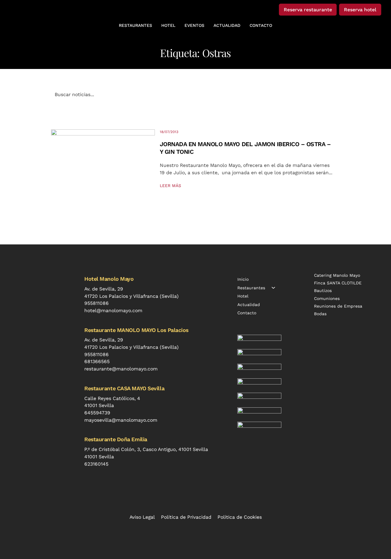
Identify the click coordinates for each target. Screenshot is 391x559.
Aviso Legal (142, 517)
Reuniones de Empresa (338, 306)
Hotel (242, 296)
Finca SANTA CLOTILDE (338, 282)
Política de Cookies (239, 517)
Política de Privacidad (186, 517)
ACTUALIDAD (227, 25)
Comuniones (327, 298)
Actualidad (248, 304)
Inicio (243, 279)
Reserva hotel (360, 10)
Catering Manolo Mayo (337, 275)
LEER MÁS (170, 185)
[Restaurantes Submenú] (273, 288)
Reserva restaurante (308, 10)
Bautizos (323, 290)
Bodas (320, 313)
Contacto (246, 312)
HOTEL (168, 25)
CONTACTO (261, 25)
